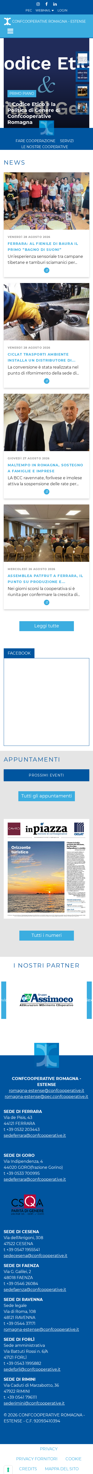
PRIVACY (49, 1449)
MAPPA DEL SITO (62, 1469)
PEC (29, 10)
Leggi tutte (46, 626)
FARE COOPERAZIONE (35, 141)
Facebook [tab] (19, 653)
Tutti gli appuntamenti (46, 796)
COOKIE (73, 1459)
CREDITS (28, 1469)
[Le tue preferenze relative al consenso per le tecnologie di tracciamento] (8, 1470)
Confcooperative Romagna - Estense (49, 21)
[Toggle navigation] (9, 31)
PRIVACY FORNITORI (37, 1459)
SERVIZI (67, 141)
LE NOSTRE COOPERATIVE (44, 147)
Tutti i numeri (46, 935)
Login (62, 10)
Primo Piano (21, 93)
